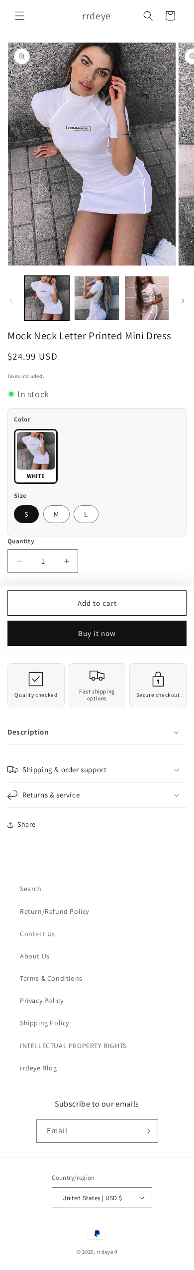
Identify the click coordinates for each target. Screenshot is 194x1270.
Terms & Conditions (51, 978)
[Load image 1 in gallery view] (46, 298)
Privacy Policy (41, 1000)
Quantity (20, 541)
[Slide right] (183, 301)
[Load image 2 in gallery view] (96, 298)
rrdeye (105, 1251)
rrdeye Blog (38, 1067)
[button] (20, 16)
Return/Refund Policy (54, 911)
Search (31, 888)
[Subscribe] (147, 1131)
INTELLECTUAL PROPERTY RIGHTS (73, 1045)
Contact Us (37, 933)
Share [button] (26, 824)
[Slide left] (11, 301)
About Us (35, 956)
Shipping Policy (44, 1022)
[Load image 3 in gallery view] (146, 298)
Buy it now (97, 633)
